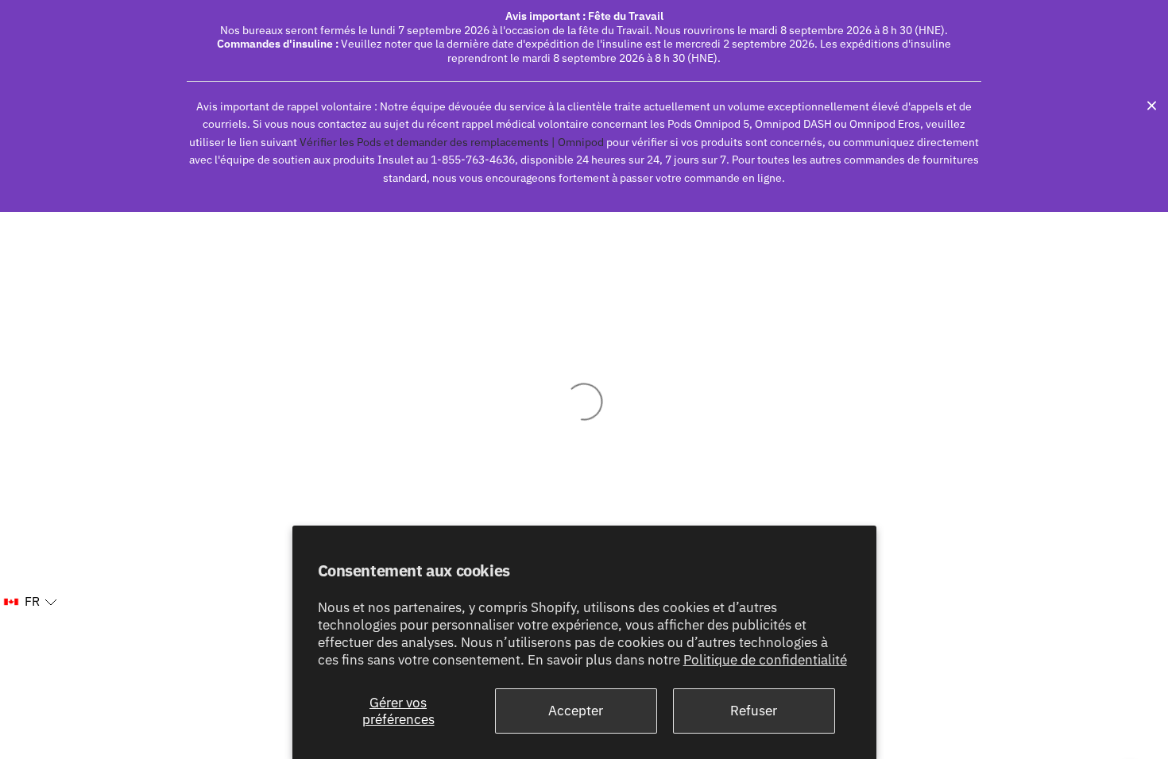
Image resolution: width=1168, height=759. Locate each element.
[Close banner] (1151, 106)
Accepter (575, 710)
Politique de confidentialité (765, 659)
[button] (30, 601)
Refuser (753, 710)
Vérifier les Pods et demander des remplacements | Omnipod (451, 142)
